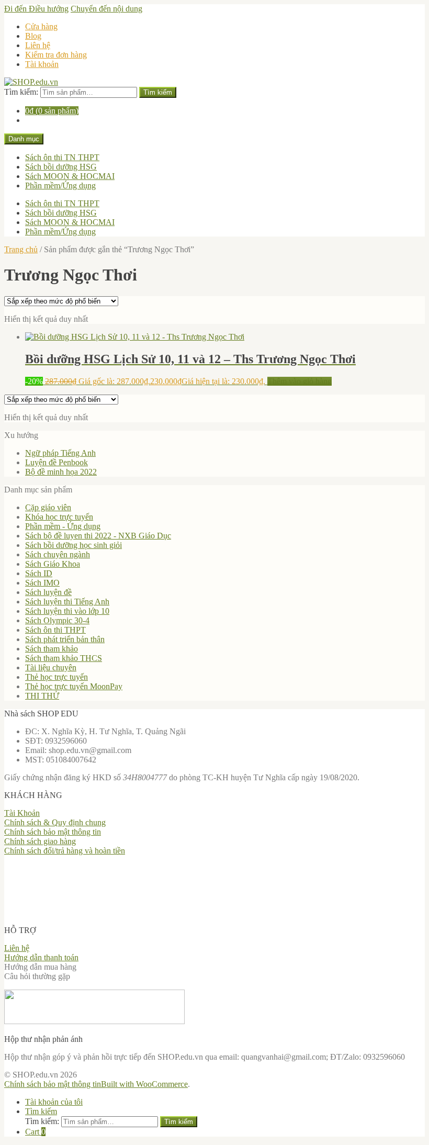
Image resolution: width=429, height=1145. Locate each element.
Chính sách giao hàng (40, 841)
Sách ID (38, 573)
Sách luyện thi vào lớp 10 (67, 611)
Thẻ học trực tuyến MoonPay (73, 686)
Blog (33, 35)
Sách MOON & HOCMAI (70, 176)
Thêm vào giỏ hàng (299, 381)
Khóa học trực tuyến (59, 516)
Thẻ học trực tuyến (56, 676)
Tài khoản (42, 64)
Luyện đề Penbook (56, 462)
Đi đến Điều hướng (36, 8)
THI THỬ (42, 695)
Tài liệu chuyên (50, 667)
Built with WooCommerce (144, 1084)
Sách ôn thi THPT (55, 629)
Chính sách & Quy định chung (55, 822)
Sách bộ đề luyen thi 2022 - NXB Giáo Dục (98, 535)
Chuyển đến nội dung (106, 8)
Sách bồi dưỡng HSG (61, 166)
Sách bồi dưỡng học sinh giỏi (73, 545)
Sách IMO (42, 582)
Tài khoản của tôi (54, 1101)
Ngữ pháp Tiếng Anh (60, 452)
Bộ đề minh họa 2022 (61, 471)
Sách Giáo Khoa (52, 563)
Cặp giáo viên (48, 507)
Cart (35, 1131)
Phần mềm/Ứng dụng (60, 185)
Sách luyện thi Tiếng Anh (67, 601)
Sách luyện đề (48, 592)
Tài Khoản (22, 813)
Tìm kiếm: (21, 91)
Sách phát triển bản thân (65, 639)
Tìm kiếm (157, 92)
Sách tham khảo (51, 648)
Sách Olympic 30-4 (57, 620)
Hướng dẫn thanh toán (41, 957)
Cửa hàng (41, 26)
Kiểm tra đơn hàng (56, 54)
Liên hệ (37, 45)
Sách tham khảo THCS (63, 658)
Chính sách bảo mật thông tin (52, 831)
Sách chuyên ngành (57, 554)
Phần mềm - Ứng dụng (62, 526)
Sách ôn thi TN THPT (62, 157)
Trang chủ (21, 249)
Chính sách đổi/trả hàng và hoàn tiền (64, 850)
